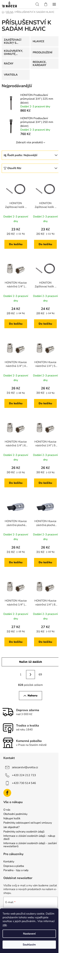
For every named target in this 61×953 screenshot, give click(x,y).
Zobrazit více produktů (29, 142)
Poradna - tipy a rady (15, 870)
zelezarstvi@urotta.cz (25, 767)
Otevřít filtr (14, 168)
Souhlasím (29, 945)
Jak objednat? (11, 827)
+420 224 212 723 (24, 775)
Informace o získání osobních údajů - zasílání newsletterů (30, 845)
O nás (6, 809)
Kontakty (8, 861)
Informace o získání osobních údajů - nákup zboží (29, 838)
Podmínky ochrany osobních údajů (23, 831)
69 (40, 674)
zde (5, 925)
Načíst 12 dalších (30, 662)
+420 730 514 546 (24, 783)
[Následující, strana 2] (30, 674)
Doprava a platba (13, 866)
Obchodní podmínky (15, 814)
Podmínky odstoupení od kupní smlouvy (27, 822)
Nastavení (29, 934)
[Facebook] (7, 793)
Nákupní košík (11, 818)
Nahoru (32, 695)
